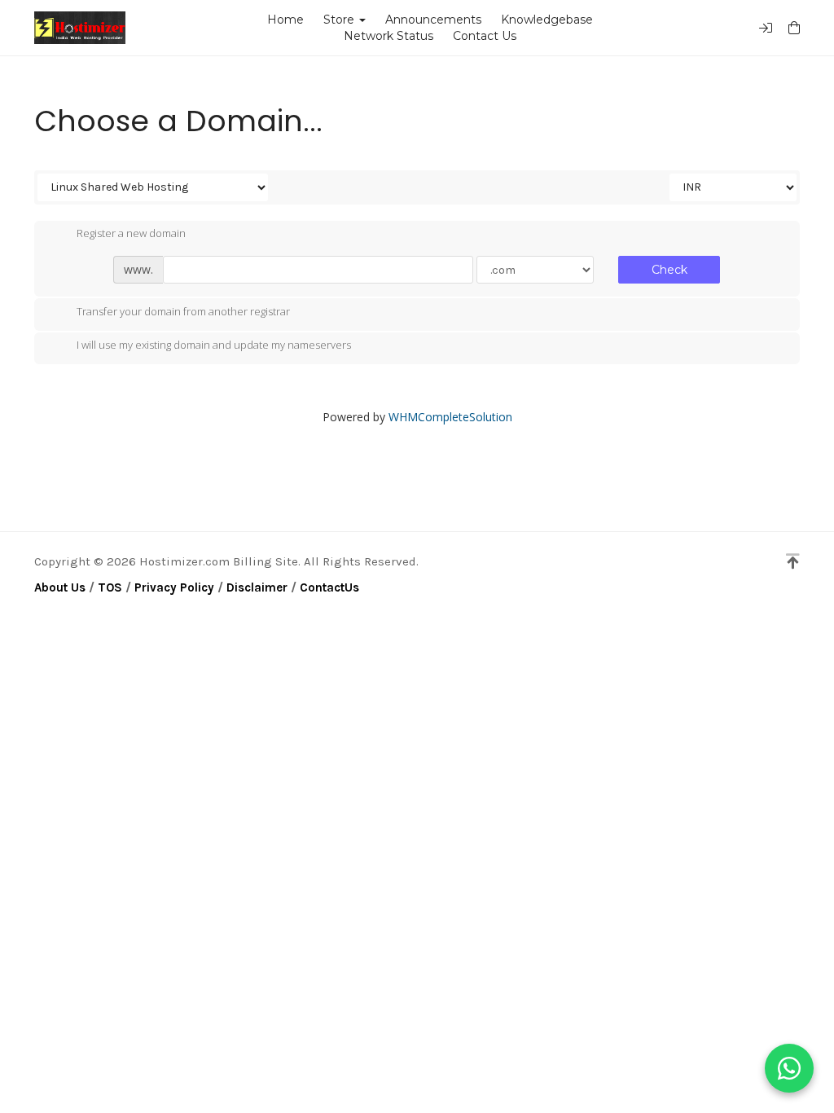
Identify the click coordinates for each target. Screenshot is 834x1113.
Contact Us (484, 36)
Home (285, 19)
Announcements (433, 19)
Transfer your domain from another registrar (183, 311)
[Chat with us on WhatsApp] (789, 1068)
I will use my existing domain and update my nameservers (214, 345)
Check (669, 269)
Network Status (388, 36)
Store (342, 19)
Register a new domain (131, 234)
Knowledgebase (547, 19)
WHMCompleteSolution (450, 417)
